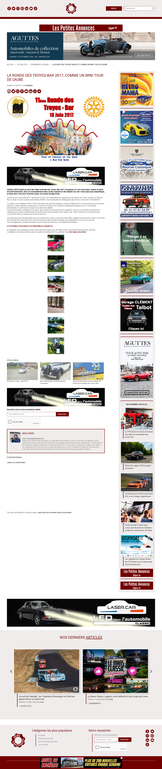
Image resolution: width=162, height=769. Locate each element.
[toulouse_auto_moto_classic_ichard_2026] (136, 143)
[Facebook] (9, 91)
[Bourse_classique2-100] (136, 179)
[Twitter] (13, 91)
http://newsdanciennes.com (33, 439)
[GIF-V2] (136, 293)
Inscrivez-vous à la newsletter (105, 735)
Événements (95, 703)
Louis (42, 702)
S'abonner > (62, 414)
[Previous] (11, 671)
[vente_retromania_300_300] (136, 105)
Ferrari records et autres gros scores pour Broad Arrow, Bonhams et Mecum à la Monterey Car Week (138, 527)
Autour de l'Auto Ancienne (48, 742)
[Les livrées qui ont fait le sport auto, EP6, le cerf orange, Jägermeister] (137, 482)
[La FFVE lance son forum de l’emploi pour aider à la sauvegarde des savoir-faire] (137, 418)
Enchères (41, 735)
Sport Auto (26, 706)
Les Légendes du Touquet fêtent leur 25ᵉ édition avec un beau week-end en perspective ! (139, 561)
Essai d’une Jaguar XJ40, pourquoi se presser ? (138, 467)
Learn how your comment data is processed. (54, 512)
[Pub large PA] (81, 31)
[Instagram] (18, 91)
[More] (39, 91)
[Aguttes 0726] (81, 59)
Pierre (110, 699)
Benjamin (29, 85)
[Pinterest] (22, 91)
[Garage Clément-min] (136, 331)
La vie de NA (43, 745)
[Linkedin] (31, 91)
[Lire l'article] (46, 671)
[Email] (26, 91)
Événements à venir (40, 65)
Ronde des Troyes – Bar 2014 (17, 381)
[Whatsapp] (35, 91)
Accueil (10, 65)
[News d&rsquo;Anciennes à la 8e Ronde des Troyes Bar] (55, 371)
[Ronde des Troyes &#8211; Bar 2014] (22, 371)
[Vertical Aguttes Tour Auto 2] (136, 397)
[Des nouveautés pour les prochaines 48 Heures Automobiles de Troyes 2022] (88, 371)
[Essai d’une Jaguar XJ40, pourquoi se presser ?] (137, 452)
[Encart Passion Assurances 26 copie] (136, 217)
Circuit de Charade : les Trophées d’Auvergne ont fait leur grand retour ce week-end (47, 697)
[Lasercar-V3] (56, 184)
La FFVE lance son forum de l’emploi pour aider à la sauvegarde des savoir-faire (139, 434)
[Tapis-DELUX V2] (136, 255)
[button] (55, 243)
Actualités (22, 65)
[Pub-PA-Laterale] (136, 589)
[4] (81, 768)
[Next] (151, 671)
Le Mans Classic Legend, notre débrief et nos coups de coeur (118, 696)
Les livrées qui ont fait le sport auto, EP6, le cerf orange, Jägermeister (139, 495)
